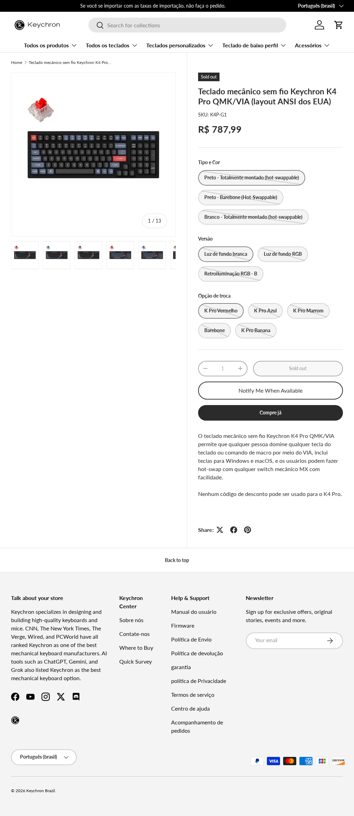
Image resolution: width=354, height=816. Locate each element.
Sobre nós (131, 620)
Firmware (182, 625)
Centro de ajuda (190, 708)
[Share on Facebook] (234, 530)
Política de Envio (191, 639)
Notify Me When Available (270, 390)
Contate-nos (134, 633)
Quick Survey (135, 661)
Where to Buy (136, 647)
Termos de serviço (192, 694)
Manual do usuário (193, 611)
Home (16, 62)
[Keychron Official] (15, 720)
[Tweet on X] (220, 530)
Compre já (270, 412)
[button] (338, 24)
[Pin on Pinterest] (247, 530)
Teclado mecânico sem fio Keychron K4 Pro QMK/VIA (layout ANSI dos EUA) (70, 62)
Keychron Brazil (40, 790)
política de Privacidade (198, 680)
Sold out (298, 368)
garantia (181, 667)
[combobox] (187, 25)
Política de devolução (197, 653)
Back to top (177, 560)
